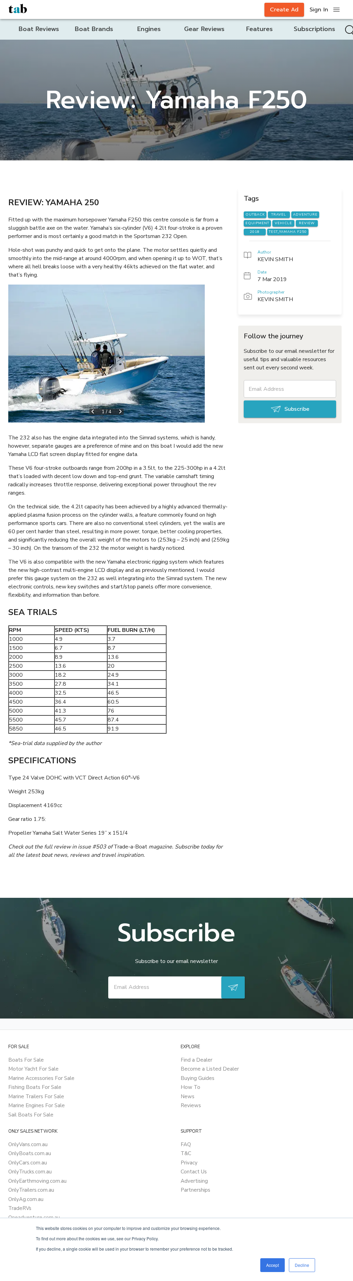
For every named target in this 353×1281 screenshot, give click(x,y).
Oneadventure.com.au (34, 1217)
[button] (106, 354)
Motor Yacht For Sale (33, 1068)
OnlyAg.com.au (25, 1199)
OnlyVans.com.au (28, 1144)
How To (190, 1087)
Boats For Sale (26, 1059)
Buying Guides (197, 1078)
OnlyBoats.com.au (29, 1153)
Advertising (194, 1181)
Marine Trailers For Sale (36, 1096)
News (187, 1096)
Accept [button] (272, 1265)
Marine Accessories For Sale (41, 1078)
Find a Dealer (196, 1059)
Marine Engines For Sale (36, 1105)
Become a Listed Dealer (210, 1068)
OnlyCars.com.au (27, 1162)
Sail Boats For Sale (30, 1114)
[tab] (38, 29)
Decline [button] (302, 1265)
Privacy (189, 1162)
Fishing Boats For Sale (34, 1087)
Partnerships (195, 1189)
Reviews (191, 1105)
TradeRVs (19, 1208)
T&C (186, 1153)
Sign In (319, 10)
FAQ (186, 1144)
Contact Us (194, 1171)
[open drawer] (336, 9)
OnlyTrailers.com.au (31, 1189)
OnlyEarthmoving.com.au (37, 1181)
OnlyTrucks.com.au (30, 1171)
